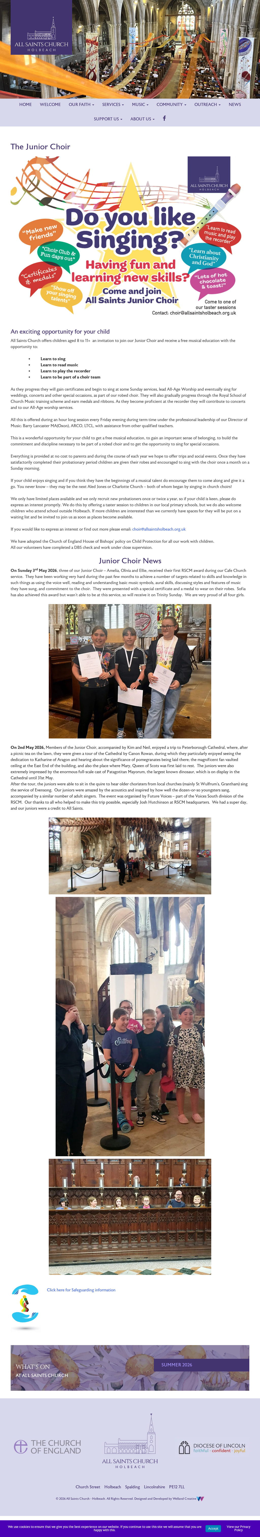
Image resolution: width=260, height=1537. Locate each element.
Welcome (50, 104)
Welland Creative (184, 1498)
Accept (213, 1529)
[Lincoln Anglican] (212, 1430)
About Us (141, 119)
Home (25, 104)
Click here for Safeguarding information (81, 1290)
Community (170, 104)
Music (139, 104)
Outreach (206, 104)
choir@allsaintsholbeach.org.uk (159, 529)
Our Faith (80, 104)
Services (111, 104)
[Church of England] (48, 1429)
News (235, 104)
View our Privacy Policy (238, 1528)
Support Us (107, 119)
